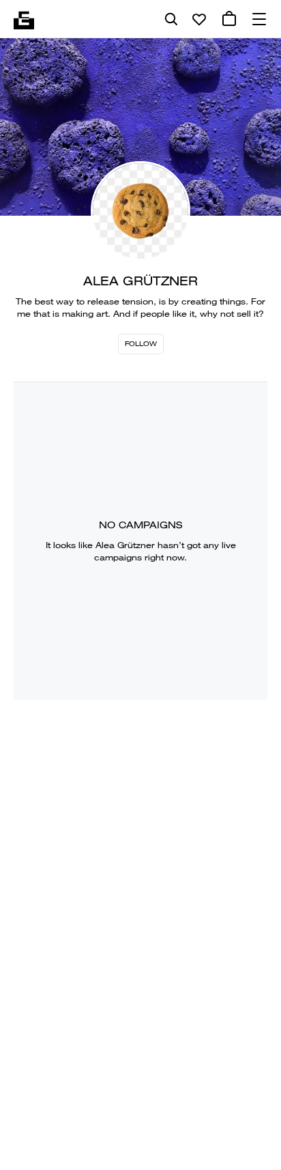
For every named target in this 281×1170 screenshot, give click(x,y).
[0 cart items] (229, 19)
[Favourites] (199, 19)
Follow (141, 343)
